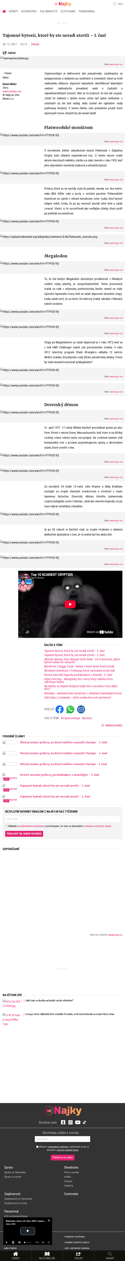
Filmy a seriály (71, 1172)
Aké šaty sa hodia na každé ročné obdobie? (49, 1000)
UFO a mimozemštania (16, 1216)
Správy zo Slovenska (15, 1172)
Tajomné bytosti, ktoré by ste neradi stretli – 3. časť (74, 650)
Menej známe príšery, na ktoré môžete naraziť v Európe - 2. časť (63, 753)
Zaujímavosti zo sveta (15, 1203)
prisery (88, 718)
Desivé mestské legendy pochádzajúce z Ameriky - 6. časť (78, 674)
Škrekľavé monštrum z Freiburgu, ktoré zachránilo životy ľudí (79, 670)
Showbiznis (29, 11)
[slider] (28, 1242)
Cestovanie (68, 11)
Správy (13, 11)
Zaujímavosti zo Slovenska (18, 1198)
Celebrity (68, 1185)
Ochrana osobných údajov (77, 1242)
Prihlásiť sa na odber (62, 1157)
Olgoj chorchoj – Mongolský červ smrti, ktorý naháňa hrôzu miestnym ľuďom (78, 680)
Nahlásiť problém (113, 725)
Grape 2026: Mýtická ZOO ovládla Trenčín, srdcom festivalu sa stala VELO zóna (70, 1014)
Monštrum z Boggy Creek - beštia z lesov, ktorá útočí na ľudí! (79, 666)
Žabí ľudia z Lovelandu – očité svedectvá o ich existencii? (77, 697)
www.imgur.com (116, 64)
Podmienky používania (75, 1237)
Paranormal (87, 11)
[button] (114, 4)
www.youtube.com (12, 91)
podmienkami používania (31, 826)
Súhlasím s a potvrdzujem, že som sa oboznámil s (63, 1148)
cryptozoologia (72, 718)
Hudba (67, 1176)
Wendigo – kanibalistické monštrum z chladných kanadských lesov (83, 693)
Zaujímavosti (48, 11)
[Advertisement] (62, 889)
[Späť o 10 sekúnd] (13, 1242)
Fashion (68, 1181)
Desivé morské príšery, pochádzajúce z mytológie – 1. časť (59, 774)
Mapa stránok (10, 1248)
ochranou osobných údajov (97, 826)
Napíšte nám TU (115, 934)
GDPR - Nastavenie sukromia (77, 1248)
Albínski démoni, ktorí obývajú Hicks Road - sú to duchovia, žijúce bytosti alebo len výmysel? (82, 661)
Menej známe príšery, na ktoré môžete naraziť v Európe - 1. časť (63, 764)
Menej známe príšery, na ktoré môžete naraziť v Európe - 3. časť (63, 742)
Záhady (35, 44)
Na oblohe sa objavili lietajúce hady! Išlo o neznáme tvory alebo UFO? (81, 688)
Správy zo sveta (12, 1176)
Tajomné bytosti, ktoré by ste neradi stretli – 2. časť (74, 655)
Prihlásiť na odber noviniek (24, 833)
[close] (49, 1220)
